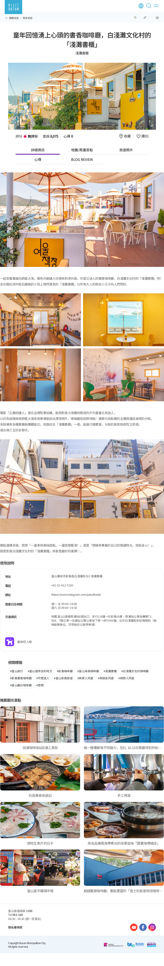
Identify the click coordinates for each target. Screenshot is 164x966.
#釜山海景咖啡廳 (88, 671)
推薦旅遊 (14, 18)
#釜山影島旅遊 (63, 678)
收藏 (127, 136)
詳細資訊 (38, 149)
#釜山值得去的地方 (40, 671)
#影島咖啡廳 (65, 671)
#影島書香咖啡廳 (21, 678)
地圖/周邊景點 (82, 149)
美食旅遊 (27, 18)
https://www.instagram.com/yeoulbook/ (76, 594)
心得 (68, 136)
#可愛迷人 (42, 678)
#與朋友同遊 (106, 678)
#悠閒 (40, 685)
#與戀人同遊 (126, 678)
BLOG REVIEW (82, 159)
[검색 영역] (149, 7)
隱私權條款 (15, 927)
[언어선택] (141, 6)
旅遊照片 (126, 149)
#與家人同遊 (85, 678)
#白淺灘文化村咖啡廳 (135, 671)
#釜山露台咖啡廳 (21, 685)
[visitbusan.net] (13, 7)
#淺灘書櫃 (110, 671)
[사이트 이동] (134, 927)
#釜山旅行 (16, 671)
